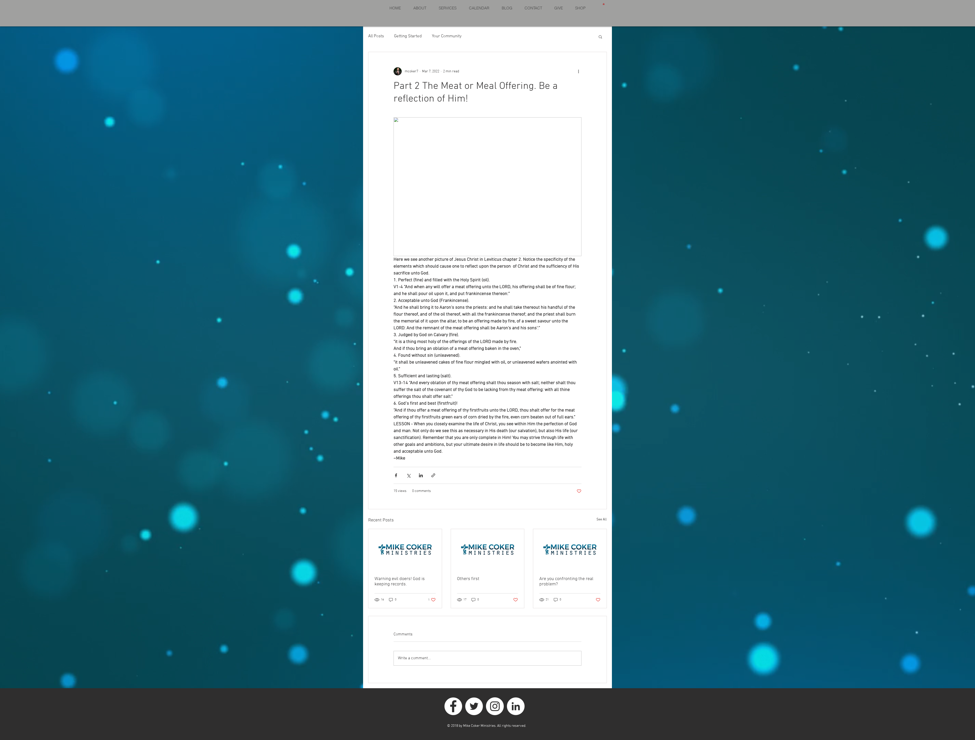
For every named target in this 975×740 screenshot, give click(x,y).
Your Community (447, 36)
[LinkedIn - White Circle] (516, 706)
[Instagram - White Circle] (495, 706)
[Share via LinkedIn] (420, 475)
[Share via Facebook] (396, 475)
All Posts (376, 36)
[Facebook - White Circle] (453, 706)
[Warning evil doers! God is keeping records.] (405, 549)
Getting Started (408, 36)
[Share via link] (433, 475)
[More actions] (578, 71)
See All (601, 519)
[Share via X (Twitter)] (408, 475)
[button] (604, 4)
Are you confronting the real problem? (566, 581)
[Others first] (487, 549)
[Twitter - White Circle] (474, 706)
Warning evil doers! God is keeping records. (400, 581)
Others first (468, 579)
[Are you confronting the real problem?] (570, 549)
